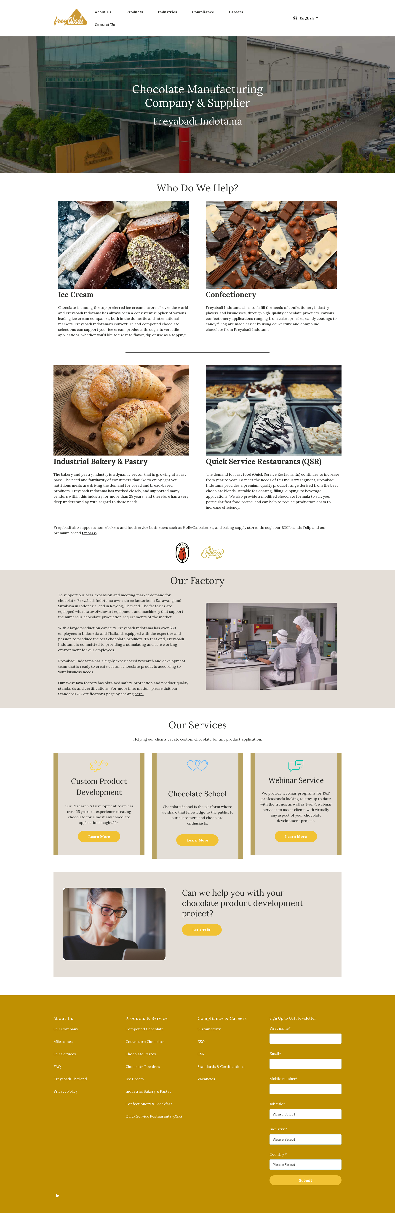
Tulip (307, 527)
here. (139, 694)
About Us (103, 12)
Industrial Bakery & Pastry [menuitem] (148, 1091)
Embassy (89, 533)
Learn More (99, 836)
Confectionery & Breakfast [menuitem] (148, 1104)
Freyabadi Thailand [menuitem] (70, 1079)
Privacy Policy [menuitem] (65, 1091)
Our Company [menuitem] (65, 1029)
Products (134, 12)
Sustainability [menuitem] (209, 1029)
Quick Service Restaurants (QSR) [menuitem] (153, 1116)
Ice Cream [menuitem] (134, 1079)
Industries (167, 12)
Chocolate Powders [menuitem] (142, 1066)
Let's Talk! (201, 930)
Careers (236, 12)
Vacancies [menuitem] (206, 1079)
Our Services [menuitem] (64, 1054)
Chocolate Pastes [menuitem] (140, 1054)
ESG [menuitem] (201, 1041)
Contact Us (105, 24)
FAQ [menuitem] (57, 1066)
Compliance (203, 12)
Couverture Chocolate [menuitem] (144, 1041)
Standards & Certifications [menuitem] (221, 1066)
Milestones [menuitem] (63, 1041)
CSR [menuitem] (201, 1054)
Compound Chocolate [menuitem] (144, 1029)
